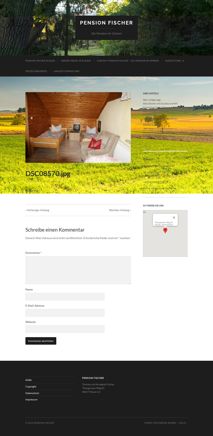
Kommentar (33, 252)
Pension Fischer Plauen (40, 60)
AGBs (28, 379)
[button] (165, 230)
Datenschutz (32, 392)
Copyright (30, 386)
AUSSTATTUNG (173, 60)
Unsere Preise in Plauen (76, 60)
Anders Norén (167, 423)
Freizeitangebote (36, 71)
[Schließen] (174, 217)
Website (30, 322)
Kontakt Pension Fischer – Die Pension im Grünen (128, 60)
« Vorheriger (37, 210)
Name (29, 289)
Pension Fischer (106, 23)
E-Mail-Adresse (34, 305)
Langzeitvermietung (66, 71)
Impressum (31, 399)
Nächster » (120, 210)
